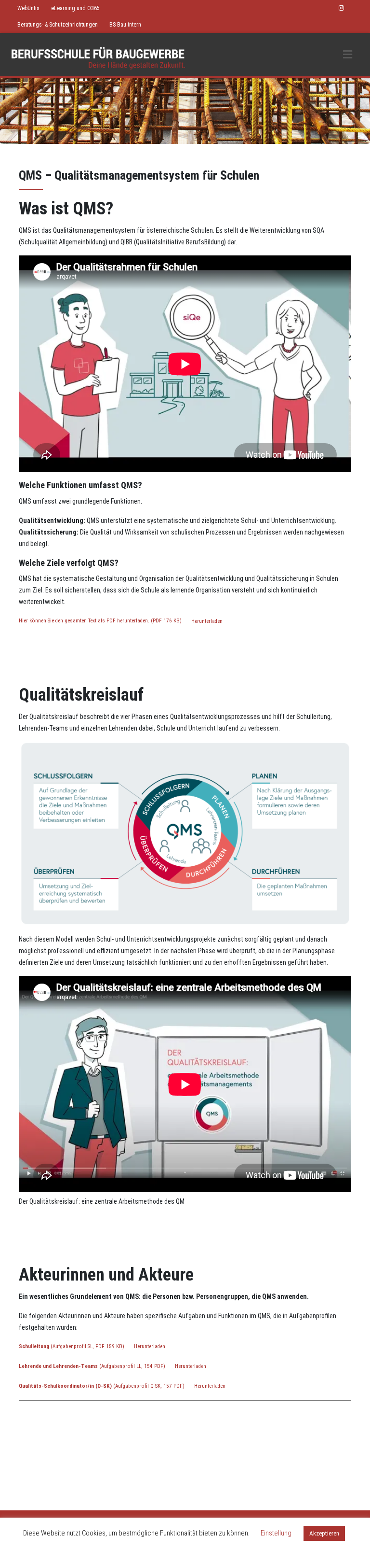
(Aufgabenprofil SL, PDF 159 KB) (71, 1346)
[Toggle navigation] (347, 54)
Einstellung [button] (276, 1533)
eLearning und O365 (75, 8)
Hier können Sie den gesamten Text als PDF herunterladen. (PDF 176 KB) (100, 621)
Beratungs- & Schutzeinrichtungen (57, 24)
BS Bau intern (125, 24)
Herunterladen (207, 621)
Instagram (341, 8)
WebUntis (28, 8)
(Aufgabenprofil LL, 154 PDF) (92, 1366)
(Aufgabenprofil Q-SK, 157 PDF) (102, 1386)
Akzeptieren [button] (324, 1533)
